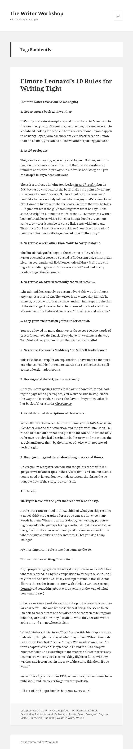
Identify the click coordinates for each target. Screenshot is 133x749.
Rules (33, 717)
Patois (81, 714)
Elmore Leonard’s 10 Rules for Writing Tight (66, 84)
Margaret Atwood (52, 467)
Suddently (50, 717)
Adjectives (81, 710)
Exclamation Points (65, 714)
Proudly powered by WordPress (39, 742)
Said (40, 717)
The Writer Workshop (36, 13)
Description (27, 714)
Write (71, 717)
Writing (80, 717)
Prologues (91, 714)
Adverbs (92, 710)
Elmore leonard (44, 714)
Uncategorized (60, 710)
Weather (61, 717)
